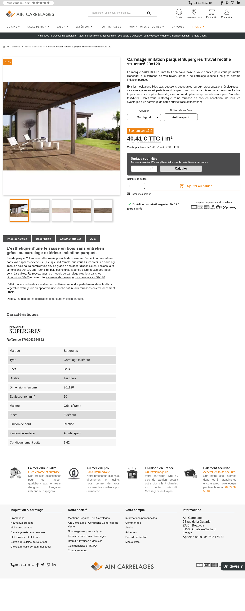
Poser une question (141, 194)
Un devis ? (233, 566)
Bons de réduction (136, 537)
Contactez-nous (77, 550)
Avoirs (129, 527)
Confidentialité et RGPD (82, 545)
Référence (14, 339)
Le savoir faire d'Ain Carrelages (87, 536)
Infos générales (17, 238)
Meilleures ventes (21, 527)
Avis (93, 238)
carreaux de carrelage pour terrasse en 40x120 (75, 277)
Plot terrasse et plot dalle (26, 537)
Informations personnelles (141, 517)
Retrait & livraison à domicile (85, 540)
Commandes (133, 522)
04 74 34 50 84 (203, 2)
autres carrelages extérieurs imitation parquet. (55, 298)
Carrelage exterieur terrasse (28, 532)
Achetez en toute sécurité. (219, 472)
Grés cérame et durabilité (44, 472)
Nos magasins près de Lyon (85, 531)
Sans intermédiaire (98, 472)
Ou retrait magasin (156, 472)
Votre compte (135, 510)
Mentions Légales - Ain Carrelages (89, 517)
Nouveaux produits (22, 522)
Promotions (17, 517)
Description (43, 238)
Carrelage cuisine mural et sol (29, 541)
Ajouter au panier (196, 186)
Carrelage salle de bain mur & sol (31, 546)
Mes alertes (132, 541)
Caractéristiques (70, 238)
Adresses (131, 532)
